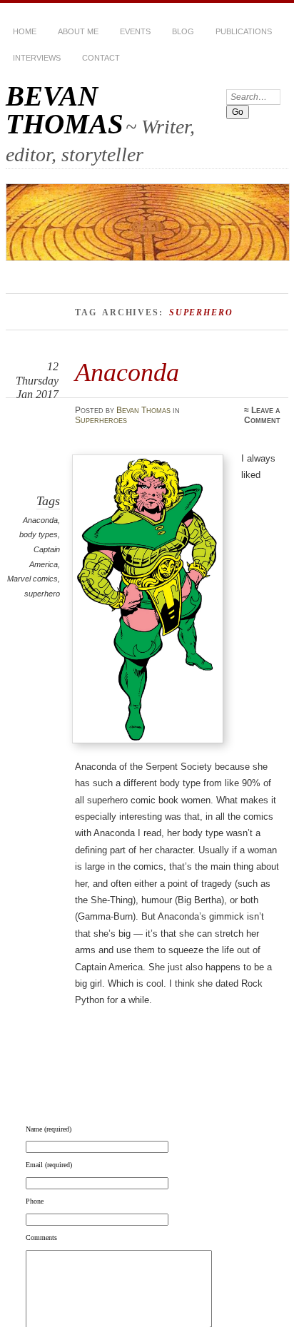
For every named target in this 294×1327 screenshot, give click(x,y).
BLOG (183, 31)
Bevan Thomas (143, 410)
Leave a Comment (262, 415)
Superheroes (101, 420)
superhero (42, 593)
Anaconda (127, 372)
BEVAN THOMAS (64, 110)
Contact (101, 58)
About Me (78, 31)
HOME (24, 31)
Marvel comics (32, 578)
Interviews (37, 58)
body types (38, 534)
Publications (244, 31)
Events (135, 31)
